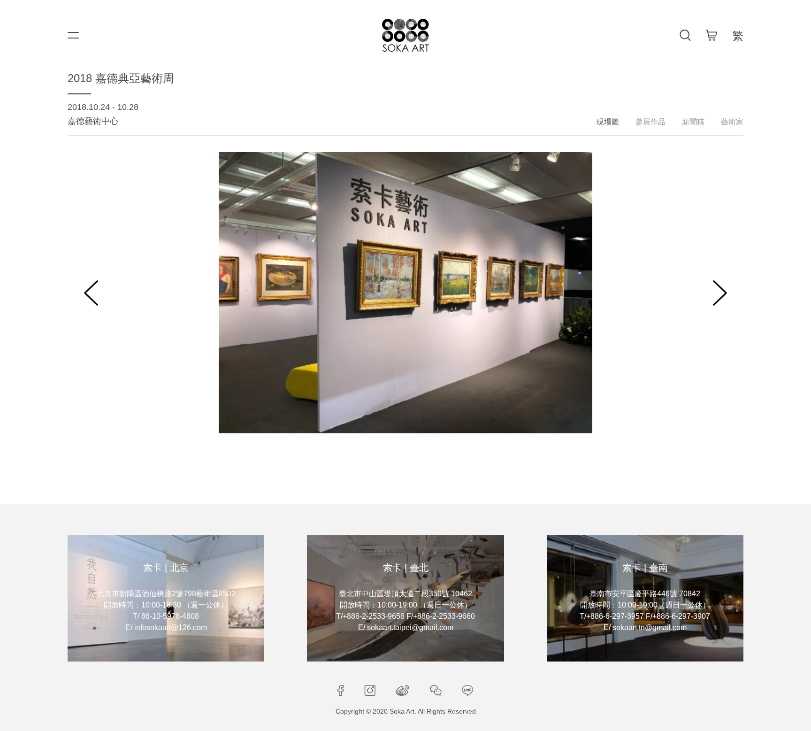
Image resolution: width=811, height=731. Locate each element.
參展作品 (650, 122)
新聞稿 (693, 122)
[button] (91, 293)
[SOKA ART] (405, 35)
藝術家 (732, 122)
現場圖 (608, 122)
